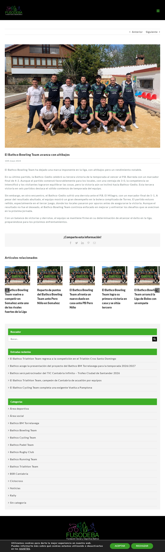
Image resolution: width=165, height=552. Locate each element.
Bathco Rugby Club (22, 451)
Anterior (137, 31)
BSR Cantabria (19, 473)
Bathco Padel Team (22, 444)
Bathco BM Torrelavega (24, 423)
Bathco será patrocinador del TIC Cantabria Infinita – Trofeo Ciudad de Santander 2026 (65, 373)
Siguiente (152, 31)
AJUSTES (24, 548)
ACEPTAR (120, 545)
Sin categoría (18, 502)
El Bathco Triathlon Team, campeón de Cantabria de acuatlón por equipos (56, 380)
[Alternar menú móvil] (158, 11)
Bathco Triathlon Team (24, 466)
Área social (17, 415)
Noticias (15, 488)
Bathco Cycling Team (23, 437)
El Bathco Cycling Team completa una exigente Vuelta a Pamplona (51, 387)
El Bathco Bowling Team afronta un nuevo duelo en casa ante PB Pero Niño (81, 298)
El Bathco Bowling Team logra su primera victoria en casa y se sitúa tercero (114, 298)
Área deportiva (19, 408)
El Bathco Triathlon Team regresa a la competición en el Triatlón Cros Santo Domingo (63, 358)
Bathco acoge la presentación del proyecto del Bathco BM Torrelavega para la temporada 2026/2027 (73, 365)
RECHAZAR (142, 545)
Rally (13, 495)
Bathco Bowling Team (23, 430)
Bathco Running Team (23, 459)
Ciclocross (16, 480)
